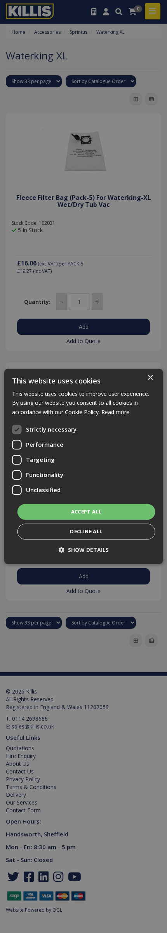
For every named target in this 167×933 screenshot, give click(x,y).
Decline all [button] (86, 531)
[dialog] (83, 466)
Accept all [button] (86, 511)
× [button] (150, 378)
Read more (115, 412)
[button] (84, 550)
